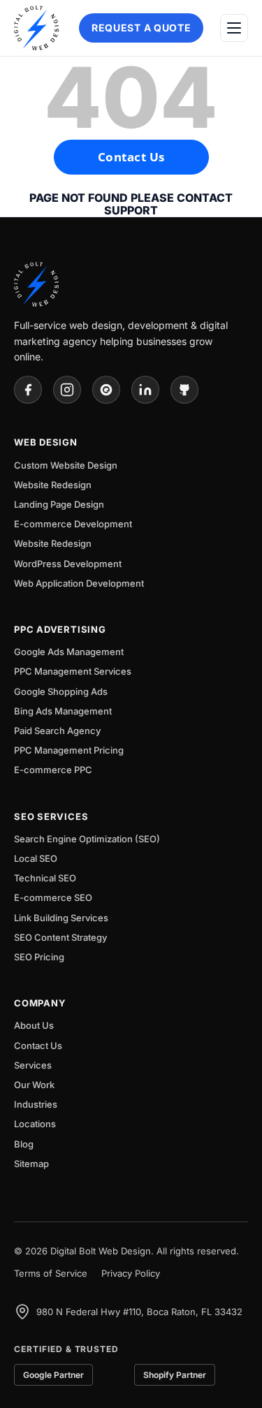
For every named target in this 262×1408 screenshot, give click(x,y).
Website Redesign (53, 484)
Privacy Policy (130, 1273)
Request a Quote (141, 28)
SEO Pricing (39, 956)
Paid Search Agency (57, 730)
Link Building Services (61, 917)
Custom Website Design (65, 465)
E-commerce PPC (53, 769)
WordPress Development (68, 563)
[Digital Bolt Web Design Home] (36, 28)
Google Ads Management (69, 651)
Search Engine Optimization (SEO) (87, 838)
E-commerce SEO (53, 897)
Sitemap (31, 1163)
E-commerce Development (73, 523)
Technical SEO (45, 877)
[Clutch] (106, 390)
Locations (35, 1123)
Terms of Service (50, 1273)
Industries (35, 1104)
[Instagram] (67, 390)
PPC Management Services (72, 671)
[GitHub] (184, 390)
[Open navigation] (234, 28)
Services (33, 1065)
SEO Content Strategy (60, 937)
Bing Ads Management (63, 711)
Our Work (34, 1084)
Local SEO (35, 858)
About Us (34, 1025)
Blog (24, 1144)
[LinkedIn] (145, 390)
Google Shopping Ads (61, 691)
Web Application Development (79, 583)
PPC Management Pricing (69, 750)
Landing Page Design (59, 504)
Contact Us (131, 157)
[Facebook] (28, 390)
